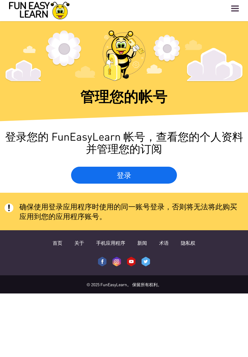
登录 (124, 175)
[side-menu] (235, 8)
